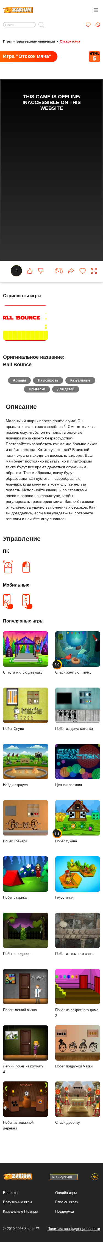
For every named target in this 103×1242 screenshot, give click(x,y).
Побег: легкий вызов (20, 1010)
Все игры (10, 1193)
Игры (7, 41)
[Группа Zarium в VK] (94, 1177)
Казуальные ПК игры (20, 1211)
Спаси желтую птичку (73, 668)
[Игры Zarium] (18, 9)
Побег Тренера (15, 841)
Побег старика (15, 897)
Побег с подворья (17, 954)
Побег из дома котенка (74, 729)
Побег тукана (66, 837)
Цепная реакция (68, 785)
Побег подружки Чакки (74, 1066)
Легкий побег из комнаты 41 (23, 1069)
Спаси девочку (67, 1122)
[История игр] (97, 24)
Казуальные (80, 380)
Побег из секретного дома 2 (76, 1013)
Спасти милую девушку (23, 672)
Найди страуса (15, 785)
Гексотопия (64, 897)
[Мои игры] (88, 24)
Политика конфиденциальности (74, 1229)
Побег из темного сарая (74, 954)
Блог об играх (66, 1202)
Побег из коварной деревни (18, 1125)
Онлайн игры (66, 1193)
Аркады (19, 380)
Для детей (65, 389)
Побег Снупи (13, 729)
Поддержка (64, 1211)
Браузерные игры (17, 1202)
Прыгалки (37, 389)
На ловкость (48, 380)
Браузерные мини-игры (35, 41)
